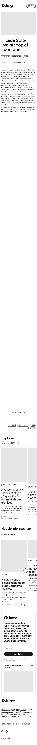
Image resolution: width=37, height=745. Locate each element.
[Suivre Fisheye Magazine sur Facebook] (2, 731)
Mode (26, 56)
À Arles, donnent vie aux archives (13, 496)
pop (29, 87)
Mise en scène (16, 56)
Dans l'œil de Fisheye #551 (14, 665)
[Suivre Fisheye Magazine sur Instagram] (7, 731)
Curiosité (5, 56)
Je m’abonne (18, 654)
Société (5, 575)
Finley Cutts (21, 62)
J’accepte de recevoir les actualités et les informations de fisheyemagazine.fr (19, 659)
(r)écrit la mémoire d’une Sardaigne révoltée (13, 584)
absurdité (4, 79)
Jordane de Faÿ (20, 605)
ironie (9, 103)
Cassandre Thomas (12, 518)
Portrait (31, 428)
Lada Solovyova (24, 76)
